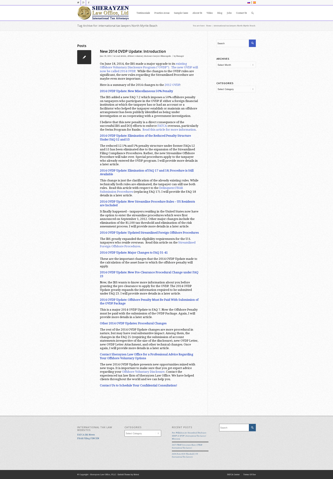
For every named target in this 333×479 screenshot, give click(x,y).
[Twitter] (78, 2)
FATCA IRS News (86, 434)
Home (208, 26)
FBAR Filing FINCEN (88, 438)
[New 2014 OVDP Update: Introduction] (84, 57)
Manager (180, 56)
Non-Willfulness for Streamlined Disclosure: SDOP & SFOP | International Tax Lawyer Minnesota (189, 435)
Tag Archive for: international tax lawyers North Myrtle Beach (117, 26)
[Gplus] (83, 2)
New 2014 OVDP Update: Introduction (133, 51)
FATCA (162, 125)
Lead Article (121, 56)
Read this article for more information (169, 129)
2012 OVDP (172, 85)
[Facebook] (88, 2)
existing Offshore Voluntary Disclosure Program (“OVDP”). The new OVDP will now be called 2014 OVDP (149, 67)
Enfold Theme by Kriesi (128, 474)
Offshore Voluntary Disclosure (143, 371)
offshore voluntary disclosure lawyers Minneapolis (149, 56)
